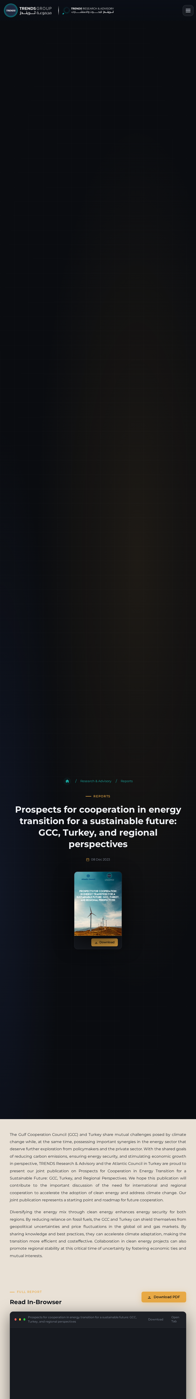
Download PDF (167, 1297)
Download (106, 942)
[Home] (67, 781)
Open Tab (175, 1319)
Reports (127, 781)
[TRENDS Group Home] (63, 10)
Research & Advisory (95, 781)
